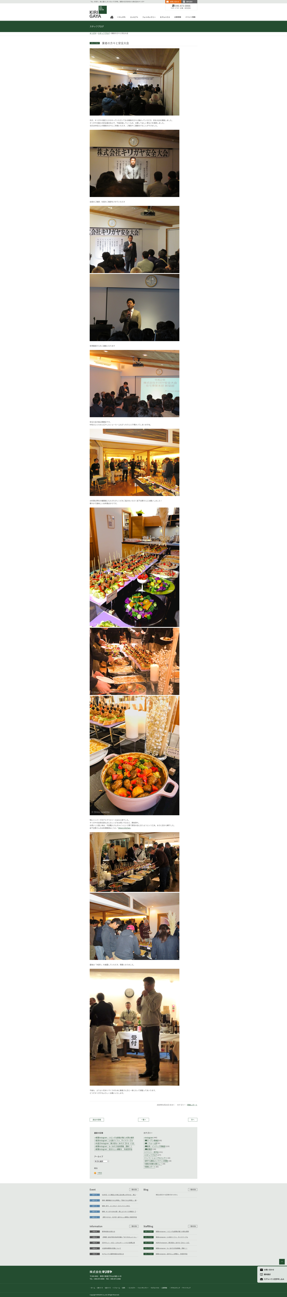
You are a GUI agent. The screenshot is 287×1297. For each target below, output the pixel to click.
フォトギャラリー (149, 17)
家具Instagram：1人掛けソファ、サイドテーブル (114, 1140)
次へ (192, 1120)
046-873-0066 (185, 6)
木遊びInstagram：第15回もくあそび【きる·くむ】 (115, 1143)
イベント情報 (191, 17)
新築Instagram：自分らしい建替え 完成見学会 (114, 1149)
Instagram (149, 1137)
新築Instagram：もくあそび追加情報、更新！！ (114, 1146)
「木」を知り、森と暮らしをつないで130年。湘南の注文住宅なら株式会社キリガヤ (117, 1)
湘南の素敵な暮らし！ (153, 1164)
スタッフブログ (97, 26)
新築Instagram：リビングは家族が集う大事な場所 (115, 1137)
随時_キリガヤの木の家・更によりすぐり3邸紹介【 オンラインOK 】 (120, 1211)
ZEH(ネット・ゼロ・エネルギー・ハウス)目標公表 (118, 1242)
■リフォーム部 (151, 1143)
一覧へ (143, 1120)
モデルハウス (165, 17)
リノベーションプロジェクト (156, 1158)
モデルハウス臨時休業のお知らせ (113, 1254)
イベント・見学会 (152, 1152)
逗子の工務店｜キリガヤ (96, 4)
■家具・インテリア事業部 (155, 1146)
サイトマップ (186, 1287)
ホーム (93, 1287)
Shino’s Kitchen (124, 828)
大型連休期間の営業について (111, 1248)
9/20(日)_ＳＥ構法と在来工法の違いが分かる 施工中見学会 (120, 1194)
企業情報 (177, 17)
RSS (100, 1173)
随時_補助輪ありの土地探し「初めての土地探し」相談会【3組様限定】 (120, 1200)
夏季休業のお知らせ (108, 1231)
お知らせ (94, 1231)
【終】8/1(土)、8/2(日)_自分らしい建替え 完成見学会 (119, 1217)
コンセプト (134, 17)
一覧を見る (133, 1189)
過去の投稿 (97, 1120)
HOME (112, 17)
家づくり (94, 1194)
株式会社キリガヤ (101, 1271)
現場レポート (192, 1105)
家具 (123, 1287)
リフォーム (116, 1287)
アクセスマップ (175, 1287)
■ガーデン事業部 (152, 1140)
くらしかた (121, 17)
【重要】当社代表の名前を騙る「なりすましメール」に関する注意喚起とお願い (120, 1237)
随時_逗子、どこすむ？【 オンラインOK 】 (116, 1206)
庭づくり (108, 1287)
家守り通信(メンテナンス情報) (156, 1161)
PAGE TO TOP (282, 1262)
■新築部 (148, 1149)
